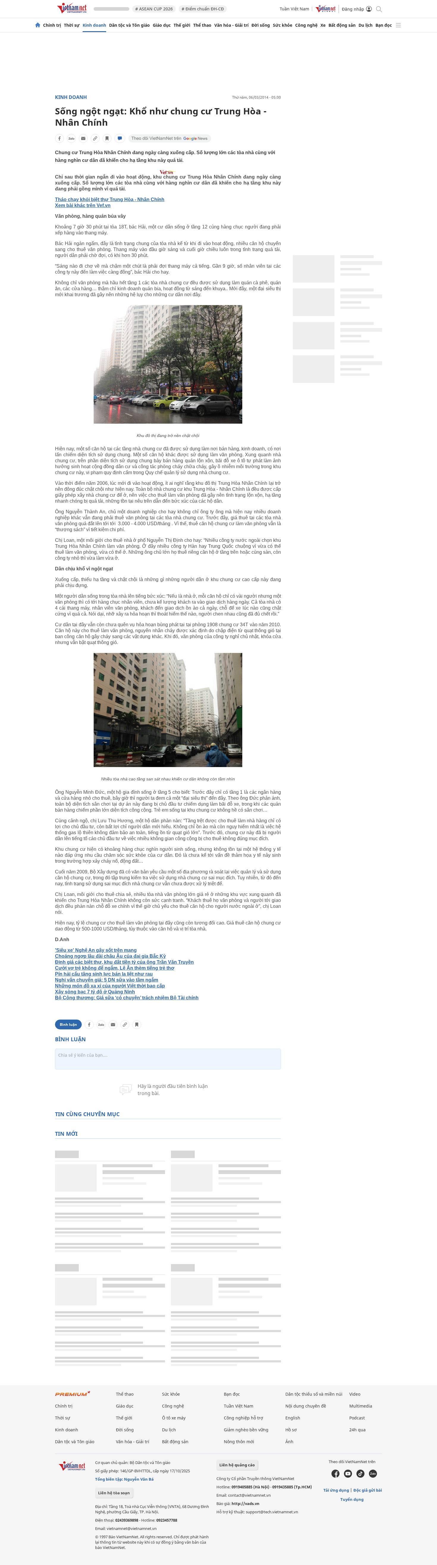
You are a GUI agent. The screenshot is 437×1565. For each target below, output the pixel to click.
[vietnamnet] (73, 14)
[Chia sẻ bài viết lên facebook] (59, 138)
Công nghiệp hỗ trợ (243, 1418)
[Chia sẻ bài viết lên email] (83, 138)
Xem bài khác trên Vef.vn (83, 205)
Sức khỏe (282, 25)
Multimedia (360, 1406)
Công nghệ (306, 25)
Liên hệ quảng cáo (237, 1465)
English (292, 1418)
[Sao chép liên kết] (95, 138)
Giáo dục (162, 25)
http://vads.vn (246, 1503)
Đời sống (260, 25)
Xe (323, 25)
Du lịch (365, 25)
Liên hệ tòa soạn (114, 1492)
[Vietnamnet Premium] (73, 1396)
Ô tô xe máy (174, 1418)
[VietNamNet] (37, 25)
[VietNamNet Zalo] (373, 1476)
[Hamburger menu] (398, 25)
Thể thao (202, 25)
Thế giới (182, 25)
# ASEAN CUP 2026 (154, 9)
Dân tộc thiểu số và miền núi (313, 1394)
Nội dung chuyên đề (305, 1406)
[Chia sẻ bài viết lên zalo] (71, 138)
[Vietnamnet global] (325, 11)
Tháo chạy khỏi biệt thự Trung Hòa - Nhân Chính (109, 199)
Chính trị (52, 25)
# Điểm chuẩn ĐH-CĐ (203, 9)
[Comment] (119, 138)
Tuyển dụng (352, 1499)
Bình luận (68, 1024)
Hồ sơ (291, 1430)
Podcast (357, 1418)
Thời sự (72, 25)
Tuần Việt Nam (294, 9)
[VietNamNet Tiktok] (360, 1476)
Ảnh (289, 1441)
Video (354, 1394)
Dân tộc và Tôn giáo (129, 25)
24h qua (357, 1430)
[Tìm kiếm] (378, 8)
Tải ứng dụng (336, 1490)
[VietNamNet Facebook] (335, 1476)
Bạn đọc (383, 25)
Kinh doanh (94, 25)
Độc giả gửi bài (367, 1490)
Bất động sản (342, 25)
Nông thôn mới (239, 1441)
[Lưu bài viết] (107, 138)
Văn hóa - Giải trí (231, 25)
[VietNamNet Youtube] (348, 1476)
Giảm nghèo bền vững (246, 1430)
